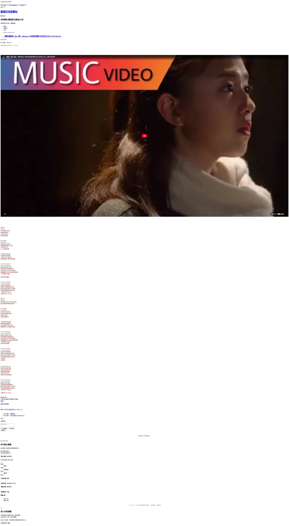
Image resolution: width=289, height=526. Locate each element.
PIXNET (133, 505)
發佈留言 (3, 430)
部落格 (5, 28)
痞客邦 (10, 409)
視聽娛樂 (13, 23)
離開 (9, 523)
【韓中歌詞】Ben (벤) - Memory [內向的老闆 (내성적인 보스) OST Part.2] (32, 36)
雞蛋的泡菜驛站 (9, 11)
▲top (2, 418)
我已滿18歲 (3, 523)
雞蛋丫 (2, 401)
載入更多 (3, 421)
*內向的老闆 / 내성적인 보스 (17, 415)
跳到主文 (3, 15)
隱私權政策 (153, 505)
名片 (5, 30)
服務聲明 (159, 505)
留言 (13, 409)
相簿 (5, 26)
